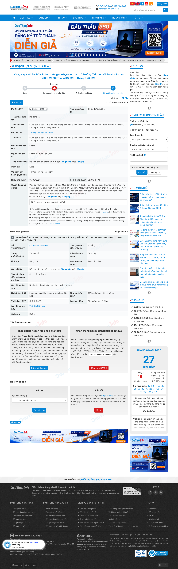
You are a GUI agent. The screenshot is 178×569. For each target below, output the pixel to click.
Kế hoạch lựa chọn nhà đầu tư (57, 519)
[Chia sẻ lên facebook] (120, 98)
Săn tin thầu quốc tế (88, 512)
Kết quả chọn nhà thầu (21, 523)
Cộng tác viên (154, 512)
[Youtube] (146, 4)
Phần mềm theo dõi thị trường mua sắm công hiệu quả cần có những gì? (153, 197)
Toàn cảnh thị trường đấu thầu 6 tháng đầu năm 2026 (154, 206)
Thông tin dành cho (139, 121)
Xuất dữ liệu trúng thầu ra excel (120, 509)
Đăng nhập (66, 161)
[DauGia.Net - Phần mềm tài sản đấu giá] (62, 7)
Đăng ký (80, 161)
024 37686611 (54, 223)
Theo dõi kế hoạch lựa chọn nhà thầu (123, 526)
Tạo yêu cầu (39, 410)
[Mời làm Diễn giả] (149, 454)
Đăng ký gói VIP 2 (99, 368)
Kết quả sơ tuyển (19, 526)
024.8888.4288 (119, 6)
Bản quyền (135, 535)
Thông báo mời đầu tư (54, 512)
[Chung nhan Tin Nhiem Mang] (132, 491)
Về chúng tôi (154, 519)
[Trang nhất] (14, 18)
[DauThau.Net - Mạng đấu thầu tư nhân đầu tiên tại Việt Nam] (41, 7)
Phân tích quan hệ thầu (89, 516)
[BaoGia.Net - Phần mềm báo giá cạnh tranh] (83, 7)
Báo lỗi (99, 410)
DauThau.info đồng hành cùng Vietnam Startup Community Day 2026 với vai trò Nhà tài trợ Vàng (153, 245)
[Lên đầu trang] (165, 565)
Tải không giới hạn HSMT (118, 512)
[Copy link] (126, 98)
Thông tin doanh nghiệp (158, 526)
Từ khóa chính (137, 155)
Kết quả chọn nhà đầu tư (55, 523)
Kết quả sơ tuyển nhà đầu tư (57, 526)
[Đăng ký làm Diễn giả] (69, 436)
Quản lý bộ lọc (114, 519)
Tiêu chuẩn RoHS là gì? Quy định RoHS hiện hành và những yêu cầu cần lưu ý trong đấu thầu (152, 220)
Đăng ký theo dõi (39, 368)
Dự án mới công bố (53, 509)
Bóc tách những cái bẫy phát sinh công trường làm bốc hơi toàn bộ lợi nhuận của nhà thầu (153, 272)
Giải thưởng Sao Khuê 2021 (97, 479)
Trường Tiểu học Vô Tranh (41, 132)
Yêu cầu (153, 535)
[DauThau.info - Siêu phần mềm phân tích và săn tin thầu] (20, 7)
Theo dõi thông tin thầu (117, 523)
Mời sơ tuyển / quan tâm (55, 516)
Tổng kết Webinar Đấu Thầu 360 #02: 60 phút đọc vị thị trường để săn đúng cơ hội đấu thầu (152, 258)
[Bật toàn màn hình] (160, 565)
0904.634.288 (104, 6)
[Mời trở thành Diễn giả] (89, 39)
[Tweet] (123, 98)
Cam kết (145, 535)
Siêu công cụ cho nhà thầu (90, 526)
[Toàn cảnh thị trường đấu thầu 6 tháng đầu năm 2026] (134, 208)
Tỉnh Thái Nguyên (37, 306)
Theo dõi (17, 102)
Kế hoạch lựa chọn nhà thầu (24, 512)
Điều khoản (125, 535)
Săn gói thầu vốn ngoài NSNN (92, 523)
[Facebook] (142, 4)
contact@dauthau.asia (109, 9)
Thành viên (153, 509)
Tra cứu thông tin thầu (117, 516)
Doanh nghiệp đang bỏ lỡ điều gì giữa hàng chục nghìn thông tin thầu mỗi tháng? (154, 285)
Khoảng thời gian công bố (142, 145)
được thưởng (107, 395)
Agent (105, 212)
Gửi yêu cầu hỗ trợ (156, 523)
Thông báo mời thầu (20, 509)
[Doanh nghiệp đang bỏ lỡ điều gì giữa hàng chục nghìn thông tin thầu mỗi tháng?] (134, 285)
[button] (26, 18)
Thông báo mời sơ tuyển (22, 516)
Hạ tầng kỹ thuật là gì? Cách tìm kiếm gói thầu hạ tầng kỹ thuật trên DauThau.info (153, 233)
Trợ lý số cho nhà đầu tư (89, 519)
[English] (137, 3)
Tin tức (151, 516)
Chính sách (114, 535)
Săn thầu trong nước (88, 509)
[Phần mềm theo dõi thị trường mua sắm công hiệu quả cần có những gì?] (134, 197)
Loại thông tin (136, 135)
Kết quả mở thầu (19, 519)
